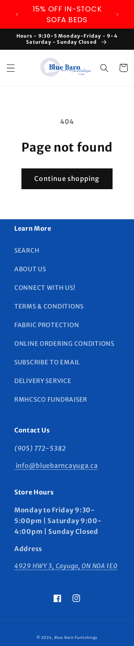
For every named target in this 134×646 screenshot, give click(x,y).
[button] (10, 67)
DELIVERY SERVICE (42, 381)
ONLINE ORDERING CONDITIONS (64, 344)
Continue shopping (66, 178)
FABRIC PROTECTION (46, 325)
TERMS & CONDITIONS (49, 306)
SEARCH (26, 250)
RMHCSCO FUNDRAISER (50, 399)
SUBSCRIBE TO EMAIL (47, 362)
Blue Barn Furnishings (76, 637)
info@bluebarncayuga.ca (56, 465)
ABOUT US (30, 269)
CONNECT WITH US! (44, 288)
